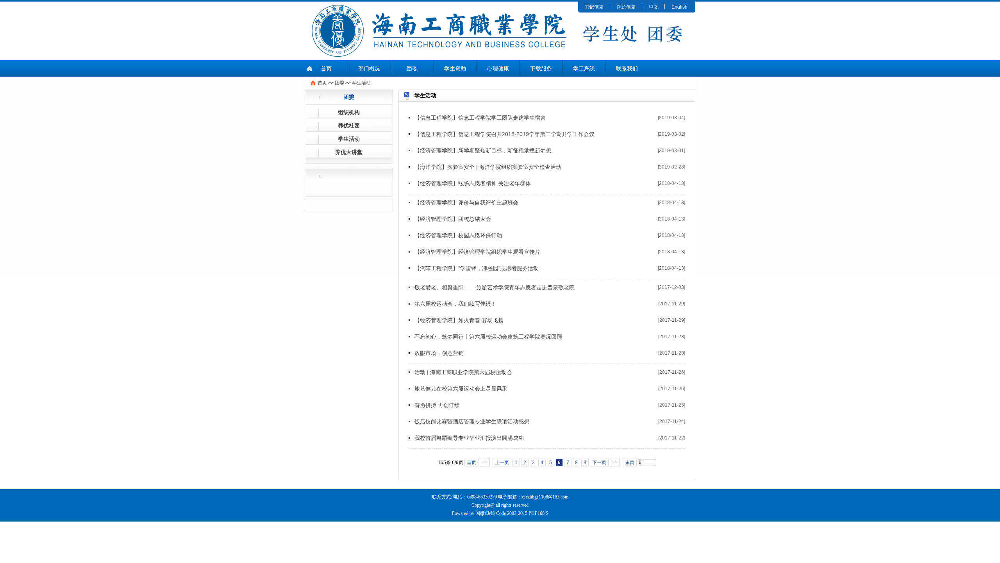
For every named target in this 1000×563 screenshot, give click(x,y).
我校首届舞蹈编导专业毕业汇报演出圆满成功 (469, 438)
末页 (629, 462)
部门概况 (369, 68)
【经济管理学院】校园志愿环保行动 (458, 235)
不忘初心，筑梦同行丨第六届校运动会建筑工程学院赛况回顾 (488, 336)
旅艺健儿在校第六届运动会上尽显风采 (460, 388)
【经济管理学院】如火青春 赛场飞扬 (459, 320)
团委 (412, 68)
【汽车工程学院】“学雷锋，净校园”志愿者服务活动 (476, 268)
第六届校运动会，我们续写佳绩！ (455, 304)
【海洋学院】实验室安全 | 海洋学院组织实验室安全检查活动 (487, 167)
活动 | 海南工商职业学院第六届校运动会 (463, 372)
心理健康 (498, 68)
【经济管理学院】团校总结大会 (452, 219)
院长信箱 (626, 7)
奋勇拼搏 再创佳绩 (437, 405)
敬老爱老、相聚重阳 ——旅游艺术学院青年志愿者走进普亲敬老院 (494, 287)
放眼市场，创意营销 (439, 353)
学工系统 (584, 68)
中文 (653, 7)
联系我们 (627, 68)
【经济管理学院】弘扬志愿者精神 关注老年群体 (472, 183)
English (679, 7)
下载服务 (541, 68)
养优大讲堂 (348, 152)
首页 (326, 68)
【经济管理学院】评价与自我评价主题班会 (466, 202)
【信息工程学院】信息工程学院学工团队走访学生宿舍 (480, 118)
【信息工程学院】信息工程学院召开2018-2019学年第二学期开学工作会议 (504, 134)
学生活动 (361, 83)
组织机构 (349, 112)
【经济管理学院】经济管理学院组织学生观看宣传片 (477, 252)
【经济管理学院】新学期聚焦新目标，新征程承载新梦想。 (485, 150)
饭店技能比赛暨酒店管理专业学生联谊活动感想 (471, 421)
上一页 (502, 462)
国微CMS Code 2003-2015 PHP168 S (511, 513)
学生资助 (455, 68)
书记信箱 (594, 7)
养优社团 (349, 125)
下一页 (599, 462)
